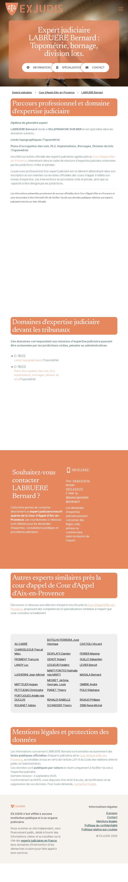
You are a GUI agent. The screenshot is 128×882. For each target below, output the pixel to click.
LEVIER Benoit (88, 665)
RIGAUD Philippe (90, 699)
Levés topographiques (28, 360)
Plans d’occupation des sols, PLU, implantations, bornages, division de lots (36, 375)
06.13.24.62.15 (74, 489)
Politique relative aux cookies (99, 829)
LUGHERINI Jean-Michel (29, 674)
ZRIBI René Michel (91, 705)
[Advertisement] (94, 258)
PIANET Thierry (56, 690)
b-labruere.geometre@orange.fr (77, 497)
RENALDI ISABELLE (58, 699)
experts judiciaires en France (39, 840)
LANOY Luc (21, 665)
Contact (112, 817)
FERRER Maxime (90, 653)
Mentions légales (106, 821)
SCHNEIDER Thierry (59, 705)
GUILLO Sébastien (91, 659)
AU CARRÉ (21, 644)
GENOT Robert (56, 659)
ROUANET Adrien (25, 705)
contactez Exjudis (85, 784)
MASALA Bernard (90, 674)
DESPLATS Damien (59, 653)
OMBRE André (88, 684)
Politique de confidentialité (101, 825)
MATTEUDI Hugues (26, 684)
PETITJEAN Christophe (29, 690)
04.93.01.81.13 (81, 481)
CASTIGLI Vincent (91, 644)
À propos (111, 813)
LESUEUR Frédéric (58, 665)
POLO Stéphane (89, 690)
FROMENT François (27, 659)
